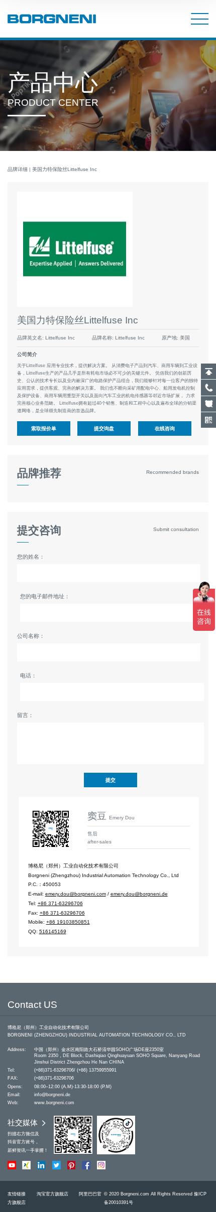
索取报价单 (43, 428)
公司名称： (31, 636)
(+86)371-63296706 (54, 1070)
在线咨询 (165, 428)
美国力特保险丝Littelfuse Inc (64, 169)
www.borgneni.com (54, 1102)
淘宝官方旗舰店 (52, 1193)
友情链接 (17, 1193)
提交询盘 (104, 428)
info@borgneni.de (52, 1094)
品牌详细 (18, 169)
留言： (25, 715)
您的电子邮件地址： (45, 596)
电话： (28, 675)
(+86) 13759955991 (97, 1070)
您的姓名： (31, 557)
